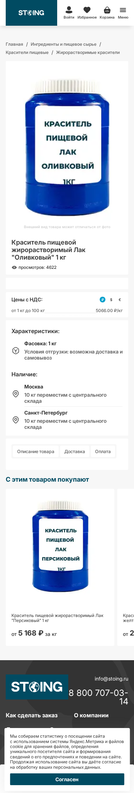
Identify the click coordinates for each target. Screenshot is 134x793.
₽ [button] (102, 299)
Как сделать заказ (32, 715)
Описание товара (35, 451)
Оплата (103, 451)
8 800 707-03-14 (98, 697)
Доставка (74, 451)
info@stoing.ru (111, 679)
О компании (91, 715)
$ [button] (111, 299)
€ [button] (120, 299)
